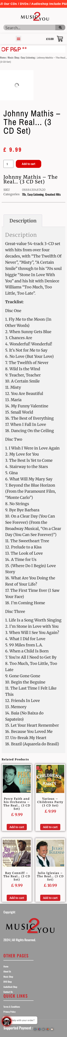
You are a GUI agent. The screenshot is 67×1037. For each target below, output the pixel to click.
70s (24, 194)
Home (3, 57)
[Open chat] (6, 1021)
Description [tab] (22, 221)
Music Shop (13, 57)
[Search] (60, 27)
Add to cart (28, 164)
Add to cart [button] (16, 827)
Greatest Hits (53, 194)
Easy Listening (28, 57)
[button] (33, 4)
